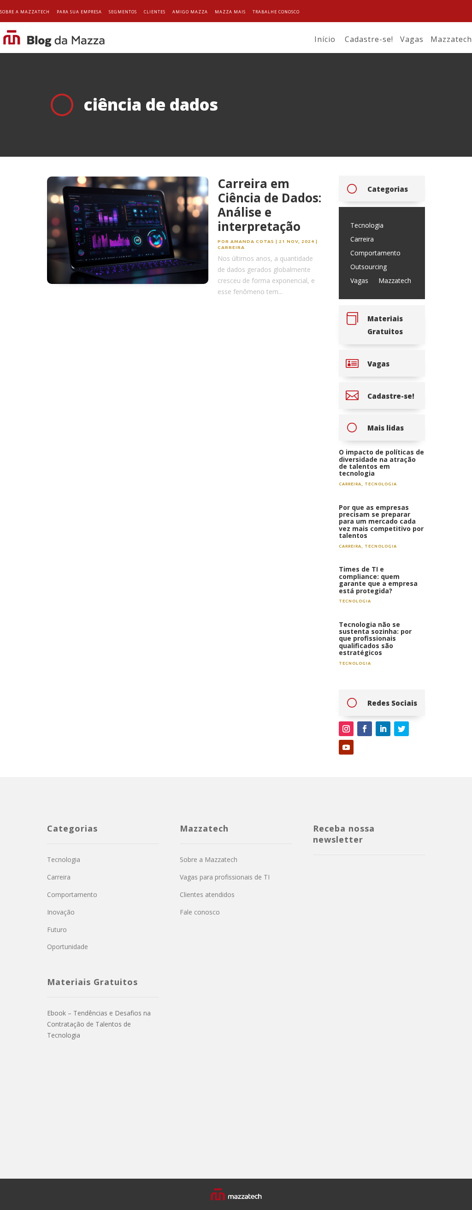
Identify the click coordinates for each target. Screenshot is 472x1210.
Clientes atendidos (207, 894)
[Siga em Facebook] (364, 728)
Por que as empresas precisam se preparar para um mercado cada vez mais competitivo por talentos (381, 521)
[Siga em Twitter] (401, 728)
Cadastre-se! (369, 39)
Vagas (412, 39)
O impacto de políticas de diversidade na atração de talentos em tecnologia (381, 463)
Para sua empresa (79, 12)
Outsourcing (368, 267)
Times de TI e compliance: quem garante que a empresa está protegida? (378, 580)
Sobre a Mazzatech (25, 12)
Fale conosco (200, 912)
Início (325, 39)
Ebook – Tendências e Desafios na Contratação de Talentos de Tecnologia (99, 1024)
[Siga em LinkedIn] (383, 728)
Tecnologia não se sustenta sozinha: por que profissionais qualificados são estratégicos (375, 638)
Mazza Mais (230, 12)
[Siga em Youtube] (346, 747)
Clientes (154, 12)
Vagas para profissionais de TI (225, 877)
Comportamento (375, 253)
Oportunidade (67, 946)
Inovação (61, 912)
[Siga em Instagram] (346, 728)
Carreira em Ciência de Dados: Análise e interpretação (269, 205)
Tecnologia (367, 226)
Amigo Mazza (190, 12)
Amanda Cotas (252, 241)
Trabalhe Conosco (276, 12)
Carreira (231, 247)
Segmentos (123, 12)
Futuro (57, 929)
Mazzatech (451, 39)
